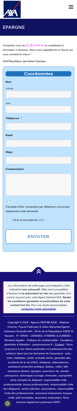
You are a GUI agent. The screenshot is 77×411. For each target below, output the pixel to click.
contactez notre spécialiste (38, 308)
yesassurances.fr (42, 344)
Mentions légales (14, 340)
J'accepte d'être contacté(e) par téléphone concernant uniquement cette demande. (38, 209)
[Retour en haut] (38, 272)
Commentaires (15, 168)
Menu (71, 6)
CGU (41, 219)
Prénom (10, 88)
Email (9, 135)
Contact (59, 344)
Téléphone (14, 118)
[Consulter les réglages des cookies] (7, 403)
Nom (8, 81)
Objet (9, 152)
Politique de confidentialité (42, 340)
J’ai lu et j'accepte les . (29, 219)
